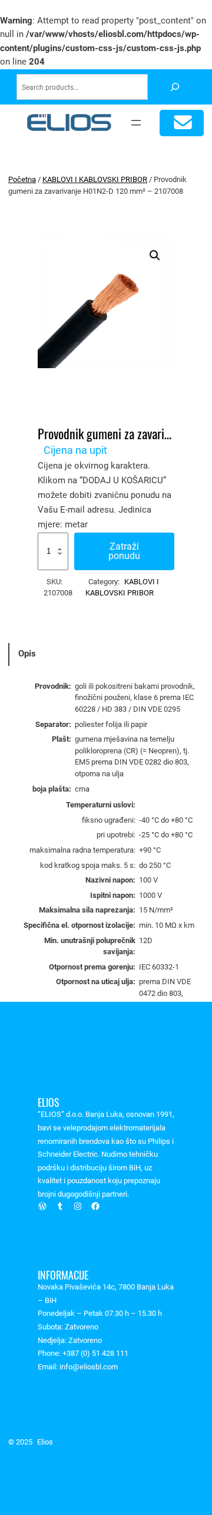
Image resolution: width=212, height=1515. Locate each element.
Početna (22, 179)
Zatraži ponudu (124, 551)
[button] (154, 255)
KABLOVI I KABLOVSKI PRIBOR (94, 179)
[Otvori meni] (136, 123)
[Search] (175, 87)
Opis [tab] (27, 653)
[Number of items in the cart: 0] (182, 123)
